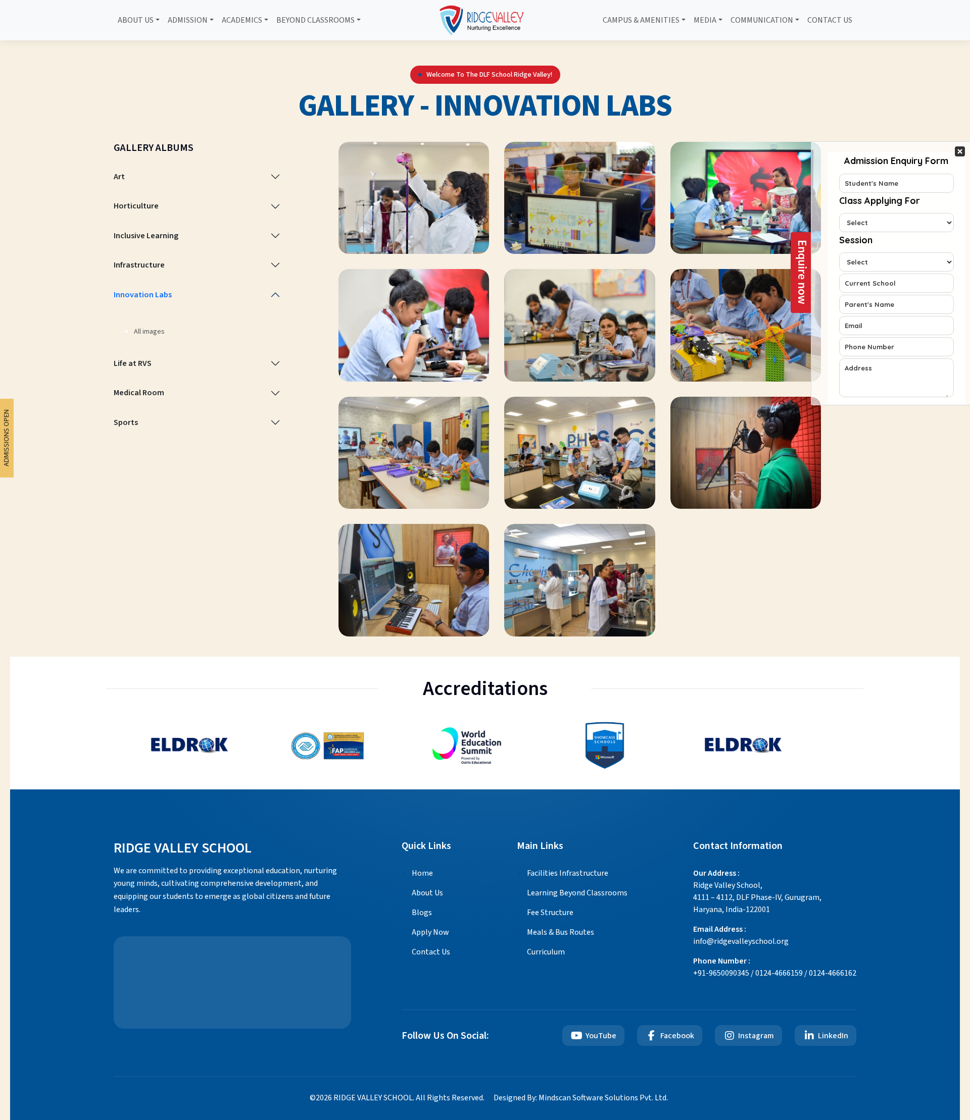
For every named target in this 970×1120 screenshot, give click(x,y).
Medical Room (139, 392)
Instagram (756, 1035)
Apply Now (430, 932)
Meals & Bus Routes (560, 932)
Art (119, 176)
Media (705, 20)
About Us (136, 20)
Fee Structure (550, 912)
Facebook (677, 1035)
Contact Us (829, 20)
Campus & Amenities (641, 20)
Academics (242, 20)
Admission (188, 20)
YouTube (601, 1035)
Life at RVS (133, 363)
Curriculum (546, 951)
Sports (126, 422)
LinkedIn (833, 1035)
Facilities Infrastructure (567, 873)
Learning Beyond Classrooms (577, 892)
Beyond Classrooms (315, 20)
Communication (762, 20)
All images (149, 332)
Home (422, 873)
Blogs (422, 912)
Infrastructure (139, 265)
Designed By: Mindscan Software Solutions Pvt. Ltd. (581, 1097)
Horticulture (136, 205)
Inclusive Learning (146, 235)
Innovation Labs (143, 294)
